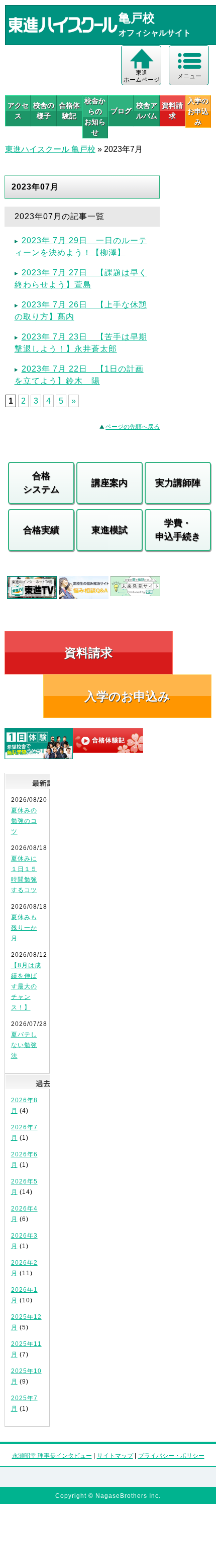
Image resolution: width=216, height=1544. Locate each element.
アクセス (18, 110)
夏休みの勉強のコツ (24, 821)
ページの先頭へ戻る (132, 426)
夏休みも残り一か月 (24, 928)
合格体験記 (69, 110)
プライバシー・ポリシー (171, 1455)
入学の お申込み (197, 111)
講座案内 (109, 483)
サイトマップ (115, 1455)
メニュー (189, 76)
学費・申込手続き (177, 530)
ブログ (121, 111)
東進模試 (109, 530)
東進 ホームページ (142, 76)
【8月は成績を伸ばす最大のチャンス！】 (26, 986)
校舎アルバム (146, 110)
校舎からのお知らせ (94, 116)
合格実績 (41, 530)
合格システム (41, 482)
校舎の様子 (43, 110)
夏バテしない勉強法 (24, 1045)
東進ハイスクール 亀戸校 (50, 149)
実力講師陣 (177, 483)
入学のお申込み (127, 696)
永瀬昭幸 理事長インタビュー (52, 1455)
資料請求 (172, 110)
